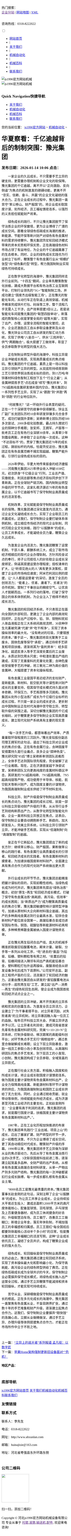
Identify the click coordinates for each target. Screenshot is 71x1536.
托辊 (25, 1522)
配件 (50, 1522)
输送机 (41, 1522)
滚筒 (32, 1522)
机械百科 (15, 63)
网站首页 (15, 38)
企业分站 (8, 12)
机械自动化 (17, 55)
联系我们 (15, 71)
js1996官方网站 (34, 127)
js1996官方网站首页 (15, 1390)
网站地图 (22, 12)
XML (34, 12)
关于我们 (15, 46)
